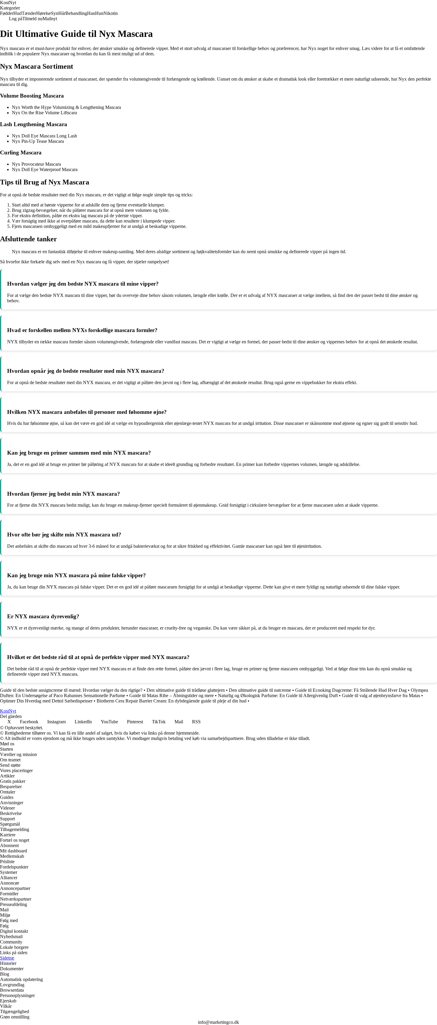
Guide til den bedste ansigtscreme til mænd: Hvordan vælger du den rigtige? (71, 690)
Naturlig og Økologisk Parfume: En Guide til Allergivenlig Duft (278, 695)
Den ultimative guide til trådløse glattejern (186, 690)
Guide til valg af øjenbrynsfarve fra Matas (381, 695)
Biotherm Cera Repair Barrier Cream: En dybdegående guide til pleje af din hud (171, 700)
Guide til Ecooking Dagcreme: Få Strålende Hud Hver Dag (351, 690)
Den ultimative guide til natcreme (260, 690)
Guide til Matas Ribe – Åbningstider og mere (171, 695)
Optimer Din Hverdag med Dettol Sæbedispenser (46, 700)
